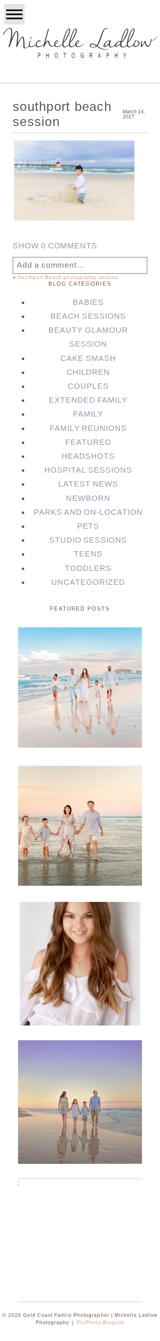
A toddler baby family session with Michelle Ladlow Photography (79, 1213)
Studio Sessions (88, 540)
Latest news (88, 484)
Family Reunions (88, 428)
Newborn (88, 498)
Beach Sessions (88, 316)
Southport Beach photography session (68, 277)
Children (88, 372)
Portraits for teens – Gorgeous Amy (79, 925)
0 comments (55, 245)
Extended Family (88, 400)
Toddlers (88, 568)
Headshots (88, 456)
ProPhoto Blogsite (100, 1322)
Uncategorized (88, 582)
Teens (88, 554)
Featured (88, 442)
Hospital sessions (88, 470)
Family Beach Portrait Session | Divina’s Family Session (79, 1075)
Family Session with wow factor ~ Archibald (80, 793)
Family (88, 414)
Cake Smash (88, 358)
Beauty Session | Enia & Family (79, 648)
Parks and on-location (88, 512)
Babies (88, 302)
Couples (88, 386)
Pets (88, 526)
